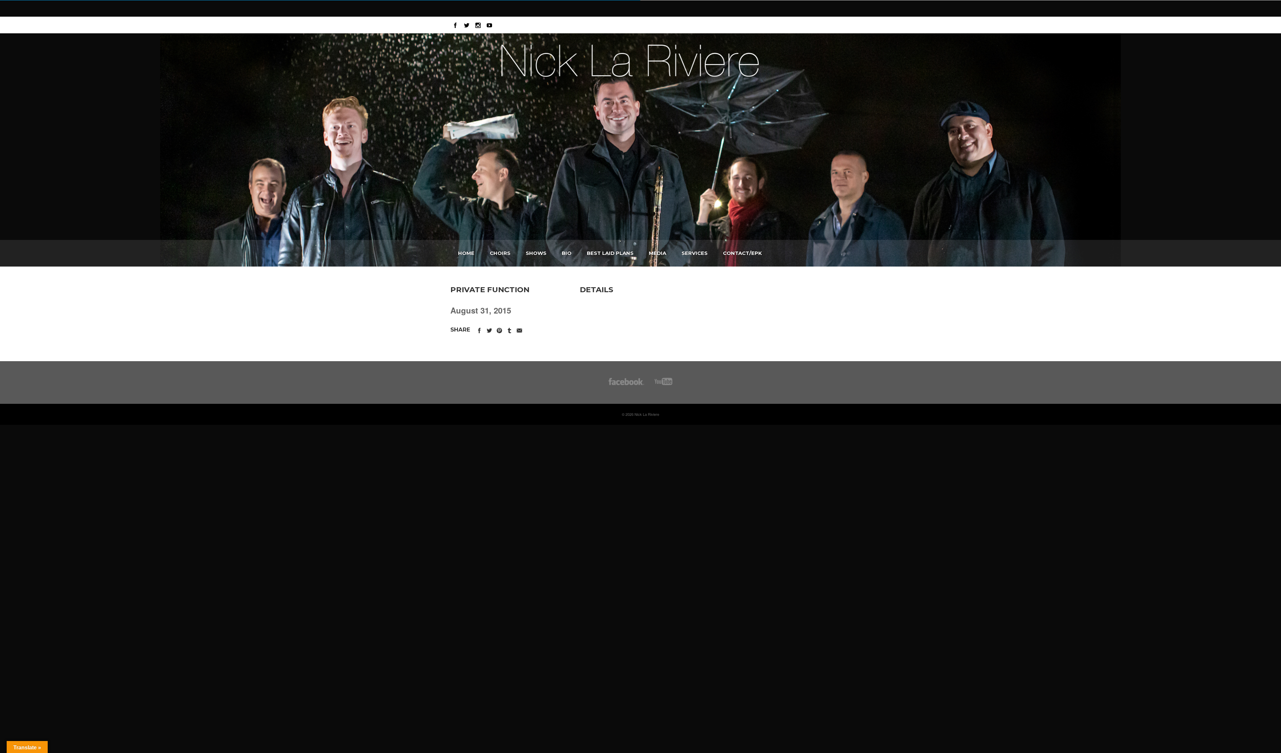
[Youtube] (489, 24)
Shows (536, 253)
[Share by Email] (519, 329)
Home (466, 253)
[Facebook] (455, 24)
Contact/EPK (742, 253)
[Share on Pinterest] (499, 329)
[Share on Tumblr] (509, 329)
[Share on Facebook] (479, 329)
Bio (566, 253)
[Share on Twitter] (489, 329)
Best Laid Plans (610, 253)
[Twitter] (467, 24)
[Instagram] (478, 24)
